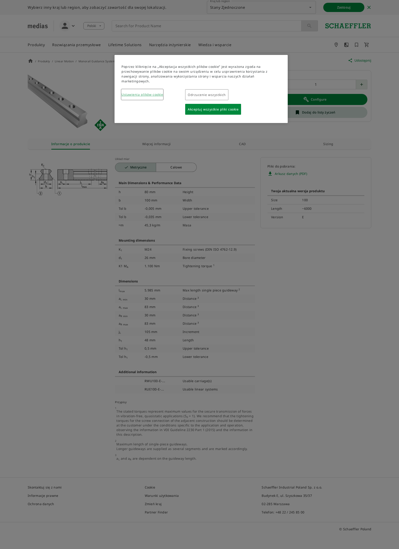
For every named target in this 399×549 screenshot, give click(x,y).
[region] (201, 89)
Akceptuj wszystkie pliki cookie (213, 109)
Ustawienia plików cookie (142, 94)
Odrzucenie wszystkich (207, 95)
